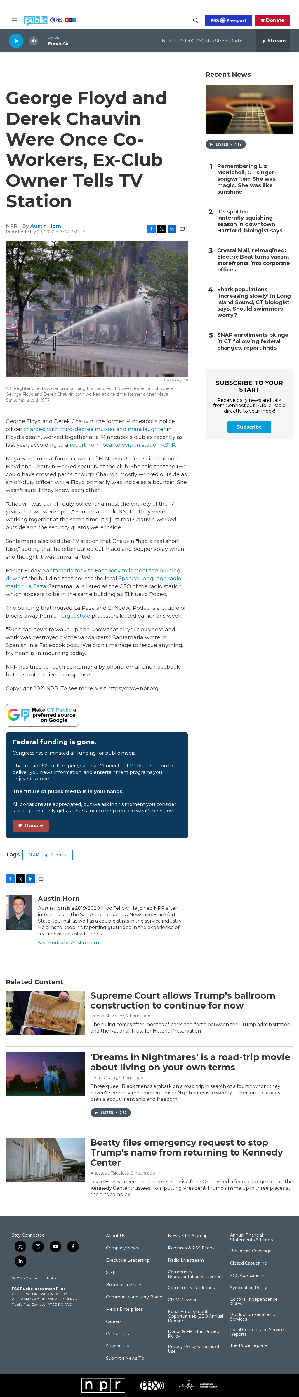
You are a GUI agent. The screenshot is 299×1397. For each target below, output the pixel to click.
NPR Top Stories (48, 855)
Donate (275, 20)
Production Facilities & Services (252, 1317)
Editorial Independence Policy (254, 1302)
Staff (111, 1272)
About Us (115, 1236)
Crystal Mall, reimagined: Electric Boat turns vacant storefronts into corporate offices (253, 260)
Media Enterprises (124, 1309)
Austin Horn (45, 226)
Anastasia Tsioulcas (110, 1173)
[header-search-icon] (195, 20)
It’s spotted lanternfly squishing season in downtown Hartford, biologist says (249, 221)
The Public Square (248, 1345)
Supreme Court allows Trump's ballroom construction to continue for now (183, 1000)
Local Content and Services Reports (258, 1332)
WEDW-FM (21, 1299)
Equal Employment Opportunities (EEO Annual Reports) (195, 1317)
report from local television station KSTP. (123, 445)
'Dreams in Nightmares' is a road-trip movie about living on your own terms (190, 1062)
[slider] (43, 41)
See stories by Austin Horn (68, 942)
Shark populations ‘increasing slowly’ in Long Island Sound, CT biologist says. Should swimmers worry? (254, 302)
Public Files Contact (28, 1304)
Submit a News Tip (125, 1358)
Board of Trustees (124, 1285)
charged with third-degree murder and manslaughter (94, 429)
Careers (113, 1321)
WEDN (32, 1294)
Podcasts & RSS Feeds (191, 1248)
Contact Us (117, 1334)
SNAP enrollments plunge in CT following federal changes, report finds (252, 341)
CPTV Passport (183, 1300)
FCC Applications (247, 1275)
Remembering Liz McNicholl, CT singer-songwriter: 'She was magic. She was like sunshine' (246, 179)
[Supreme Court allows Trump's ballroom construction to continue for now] (45, 1013)
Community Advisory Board (134, 1297)
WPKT (53, 1299)
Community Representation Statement (195, 1274)
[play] (16, 41)
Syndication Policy (248, 1288)
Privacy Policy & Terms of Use (193, 1349)
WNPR (40, 1299)
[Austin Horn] (19, 912)
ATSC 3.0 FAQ (60, 1304)
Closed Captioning (248, 1263)
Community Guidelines (191, 1288)
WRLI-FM (70, 1299)
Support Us (117, 1346)
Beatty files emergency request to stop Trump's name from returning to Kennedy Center (187, 1152)
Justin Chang (104, 1077)
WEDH (17, 1294)
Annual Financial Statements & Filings (251, 1237)
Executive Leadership (128, 1260)
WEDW (46, 1294)
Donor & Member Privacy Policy (194, 1334)
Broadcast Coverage (251, 1251)
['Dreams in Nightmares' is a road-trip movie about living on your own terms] (45, 1074)
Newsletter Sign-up (188, 1236)
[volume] (34, 41)
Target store (75, 616)
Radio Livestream (186, 1260)
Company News (122, 1248)
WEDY (61, 1294)
